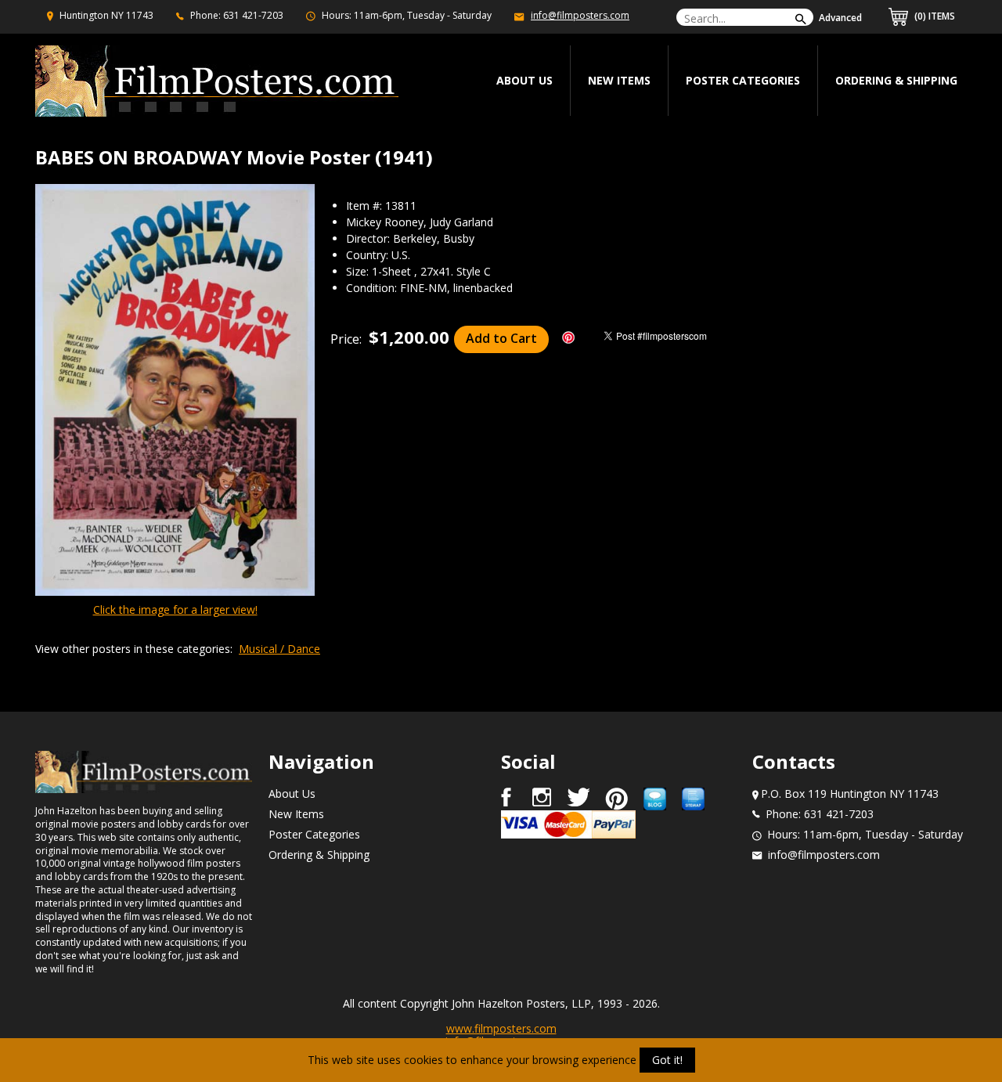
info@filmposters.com (580, 15)
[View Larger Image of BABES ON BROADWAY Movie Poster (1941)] (175, 391)
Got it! (667, 1059)
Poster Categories (743, 80)
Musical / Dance (279, 648)
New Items (619, 80)
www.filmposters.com (501, 1028)
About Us (292, 793)
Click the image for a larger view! (175, 609)
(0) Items (933, 16)
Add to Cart (501, 338)
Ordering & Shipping (896, 80)
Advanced (840, 17)
